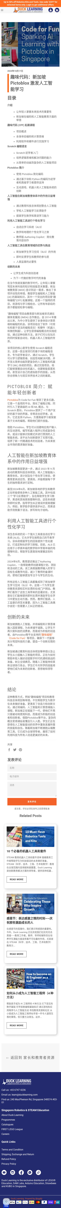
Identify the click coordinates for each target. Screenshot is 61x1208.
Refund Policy (8, 1159)
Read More (16, 879)
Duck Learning (17, 1198)
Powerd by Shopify (33, 1198)
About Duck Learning (12, 1115)
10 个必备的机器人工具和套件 (26, 851)
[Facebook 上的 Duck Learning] (21, 1174)
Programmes (8, 1119)
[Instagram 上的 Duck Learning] (12, 1174)
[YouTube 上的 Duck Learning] (4, 1174)
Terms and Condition (12, 1149)
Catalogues (7, 1124)
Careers (5, 1134)
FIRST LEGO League (12, 1129)
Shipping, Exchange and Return (17, 1154)
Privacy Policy (8, 1163)
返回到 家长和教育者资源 (32, 1058)
